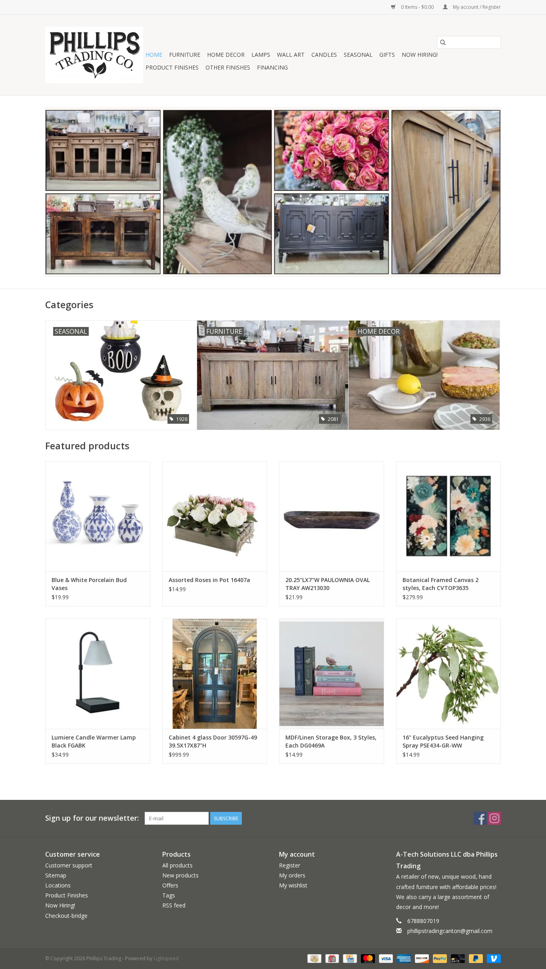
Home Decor (226, 54)
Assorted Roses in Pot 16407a (209, 580)
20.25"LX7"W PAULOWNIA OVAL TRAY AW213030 (327, 584)
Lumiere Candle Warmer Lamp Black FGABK (94, 741)
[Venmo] (492, 958)
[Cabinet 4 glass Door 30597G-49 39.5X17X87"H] (214, 673)
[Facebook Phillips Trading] (480, 818)
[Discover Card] (421, 958)
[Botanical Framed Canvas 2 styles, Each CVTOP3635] (448, 516)
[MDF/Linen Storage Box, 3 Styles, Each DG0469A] (331, 673)
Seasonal (358, 54)
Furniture (184, 54)
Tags (168, 895)
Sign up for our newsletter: (92, 818)
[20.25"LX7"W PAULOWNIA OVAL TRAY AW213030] (331, 516)
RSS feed (173, 905)
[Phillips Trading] (94, 55)
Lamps (260, 54)
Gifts (387, 54)
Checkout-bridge (66, 915)
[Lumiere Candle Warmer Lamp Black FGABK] (97, 673)
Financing (272, 67)
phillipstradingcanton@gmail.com (449, 931)
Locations (58, 885)
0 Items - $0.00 (417, 7)
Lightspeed (166, 958)
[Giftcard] (331, 958)
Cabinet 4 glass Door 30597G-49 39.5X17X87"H (213, 741)
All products (177, 865)
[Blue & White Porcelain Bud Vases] (97, 516)
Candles (324, 54)
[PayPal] (439, 958)
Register (289, 865)
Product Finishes (172, 67)
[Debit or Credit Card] (457, 958)
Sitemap (55, 875)
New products (180, 875)
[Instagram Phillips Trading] (494, 818)
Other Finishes (227, 67)
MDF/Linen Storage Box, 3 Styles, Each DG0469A (331, 741)
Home (153, 54)
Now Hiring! (420, 54)
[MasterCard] (367, 958)
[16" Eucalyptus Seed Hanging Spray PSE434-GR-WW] (448, 673)
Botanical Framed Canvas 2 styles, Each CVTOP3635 (440, 584)
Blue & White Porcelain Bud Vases (89, 584)
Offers (170, 885)
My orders (292, 875)
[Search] (443, 42)
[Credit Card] (349, 958)
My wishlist (293, 885)
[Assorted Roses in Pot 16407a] (214, 516)
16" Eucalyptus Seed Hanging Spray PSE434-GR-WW (443, 741)
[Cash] (313, 958)
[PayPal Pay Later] (475, 958)
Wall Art (291, 54)
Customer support (68, 865)
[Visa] (385, 958)
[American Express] (403, 958)
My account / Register (476, 7)
